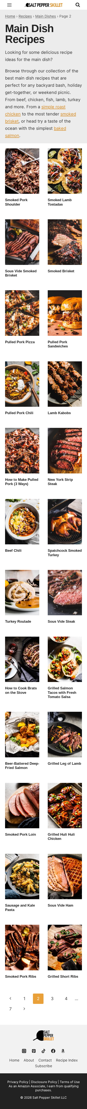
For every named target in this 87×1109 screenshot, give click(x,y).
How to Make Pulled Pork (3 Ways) (21, 482)
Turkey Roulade (18, 622)
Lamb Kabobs (59, 413)
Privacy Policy (17, 1082)
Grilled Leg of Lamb (64, 764)
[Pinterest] (34, 1051)
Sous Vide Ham (60, 905)
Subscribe (43, 1066)
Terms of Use (70, 1082)
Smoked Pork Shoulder (16, 202)
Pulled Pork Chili (19, 413)
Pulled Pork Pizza (20, 342)
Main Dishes (45, 16)
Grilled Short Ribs (63, 977)
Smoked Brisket (61, 271)
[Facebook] (53, 1051)
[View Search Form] (77, 5)
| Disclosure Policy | (44, 1082)
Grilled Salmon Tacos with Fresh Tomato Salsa (62, 692)
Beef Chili (13, 551)
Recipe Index (67, 1060)
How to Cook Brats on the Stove (21, 690)
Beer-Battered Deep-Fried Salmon (22, 766)
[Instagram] (24, 1051)
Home (10, 16)
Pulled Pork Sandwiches (58, 344)
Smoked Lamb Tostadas (60, 202)
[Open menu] (9, 5)
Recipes (25, 16)
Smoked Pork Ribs (20, 977)
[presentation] (22, 171)
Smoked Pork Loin (20, 834)
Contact (45, 1060)
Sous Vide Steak (61, 622)
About (29, 1060)
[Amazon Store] (63, 1051)
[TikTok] (43, 1051)
